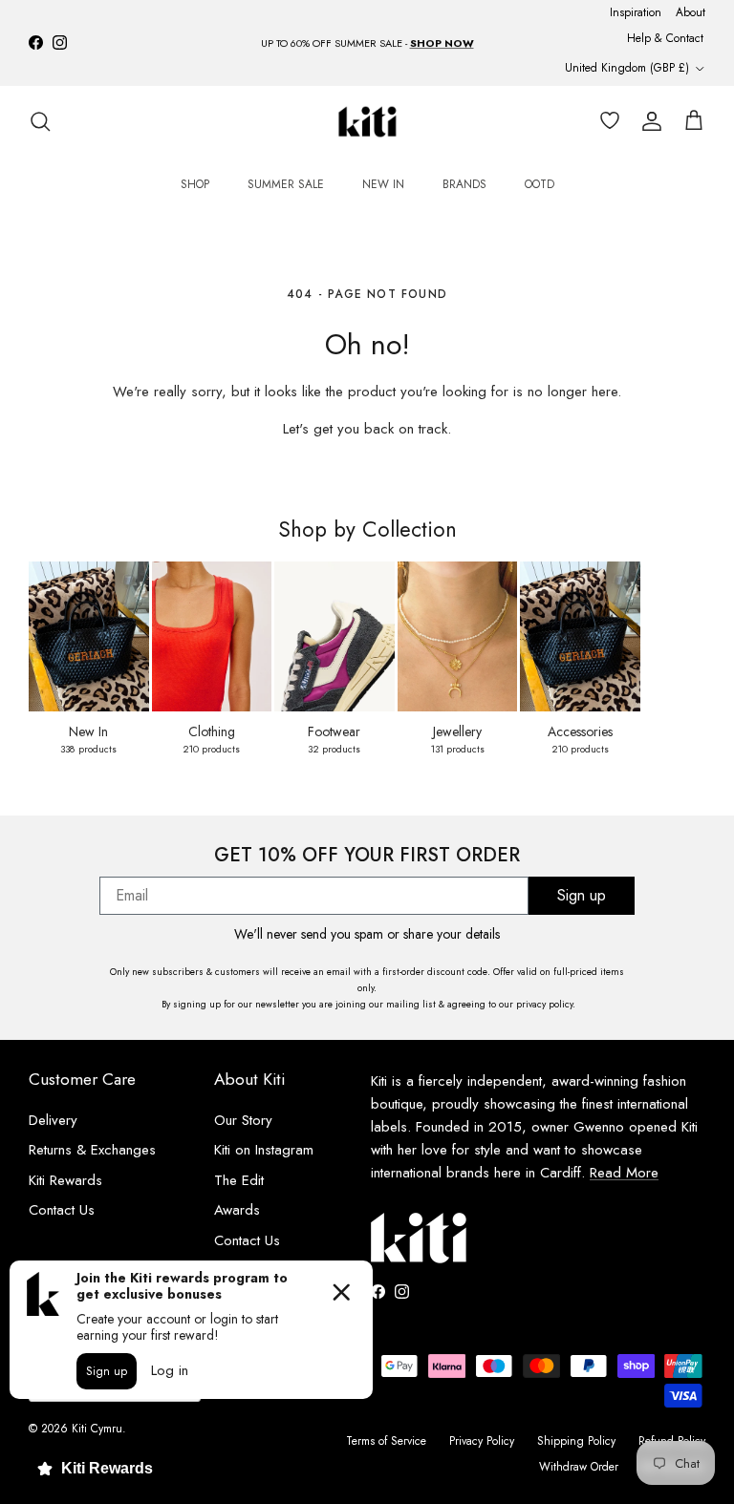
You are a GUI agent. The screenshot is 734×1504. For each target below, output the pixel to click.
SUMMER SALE (286, 184)
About (690, 12)
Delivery (53, 1120)
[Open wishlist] (606, 121)
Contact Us (62, 1209)
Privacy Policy (481, 1441)
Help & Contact (665, 38)
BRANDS (464, 184)
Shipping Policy (576, 1441)
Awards (237, 1209)
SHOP (195, 184)
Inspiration (635, 12)
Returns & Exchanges (92, 1149)
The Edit (239, 1180)
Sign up (581, 895)
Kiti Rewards (65, 1180)
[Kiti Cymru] (367, 121)
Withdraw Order (578, 1466)
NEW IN (383, 184)
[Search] (40, 121)
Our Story (243, 1120)
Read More (624, 1172)
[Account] (648, 121)
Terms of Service (386, 1441)
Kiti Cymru (97, 1428)
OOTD (539, 184)
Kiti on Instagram (263, 1149)
